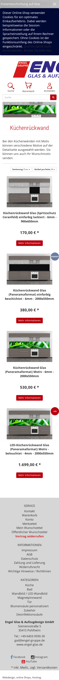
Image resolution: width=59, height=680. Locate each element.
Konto (29, 519)
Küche (29, 585)
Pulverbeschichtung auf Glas (20, 4)
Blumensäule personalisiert (29, 606)
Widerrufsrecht (29, 567)
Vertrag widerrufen (29, 536)
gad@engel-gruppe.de (29, 640)
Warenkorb (28, 91)
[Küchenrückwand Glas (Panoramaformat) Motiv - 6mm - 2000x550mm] (29, 346)
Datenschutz (29, 559)
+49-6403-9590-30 (33, 636)
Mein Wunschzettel (29, 528)
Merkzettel (29, 524)
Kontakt (29, 511)
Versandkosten (47, 667)
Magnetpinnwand (30, 598)
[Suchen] (53, 97)
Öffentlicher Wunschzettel (29, 532)
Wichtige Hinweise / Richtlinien (29, 571)
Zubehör (29, 610)
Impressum (29, 550)
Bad (29, 589)
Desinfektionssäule (29, 614)
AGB (29, 554)
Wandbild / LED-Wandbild (29, 593)
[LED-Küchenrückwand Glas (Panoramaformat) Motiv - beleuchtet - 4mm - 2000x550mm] (29, 423)
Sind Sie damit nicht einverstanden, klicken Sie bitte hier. (27, 48)
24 (43, 169)
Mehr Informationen (29, 243)
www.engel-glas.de (30, 644)
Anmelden (49, 90)
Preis (20, 169)
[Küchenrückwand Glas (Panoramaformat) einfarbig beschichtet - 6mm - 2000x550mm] (29, 269)
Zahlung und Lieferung (29, 563)
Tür (29, 602)
